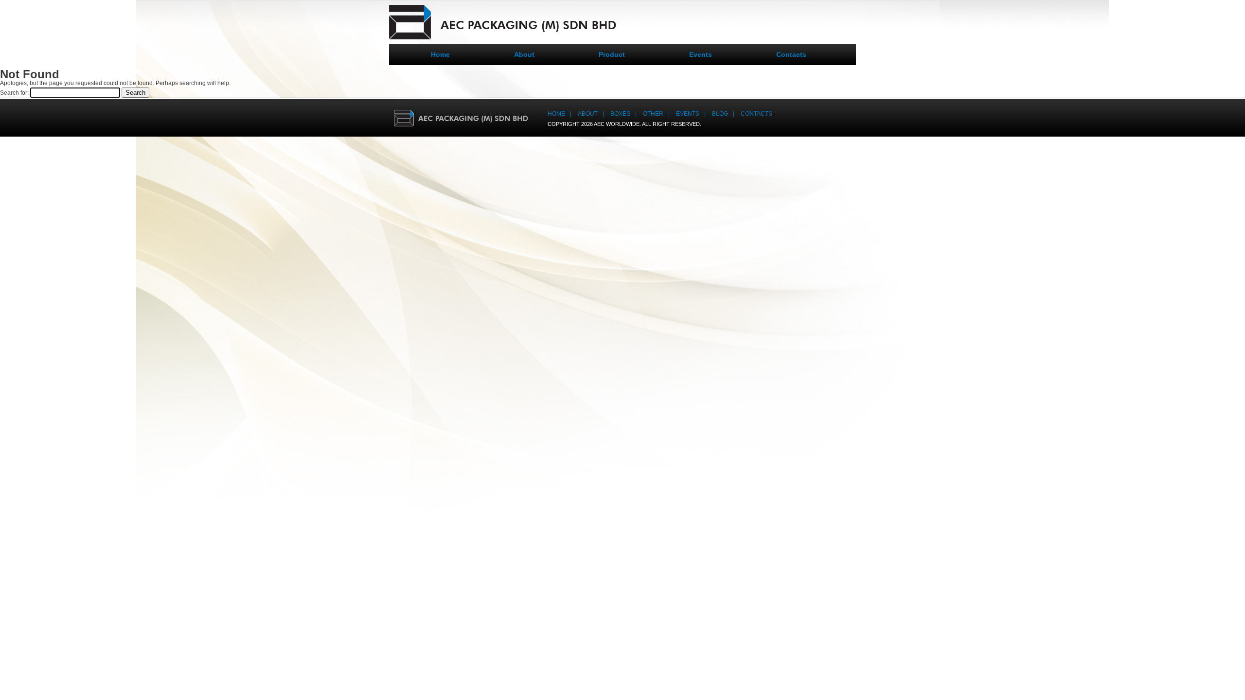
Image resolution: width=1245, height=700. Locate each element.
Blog (720, 113)
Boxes (620, 113)
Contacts (791, 54)
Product (612, 54)
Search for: (14, 92)
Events (700, 54)
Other (653, 113)
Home (440, 54)
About (524, 54)
